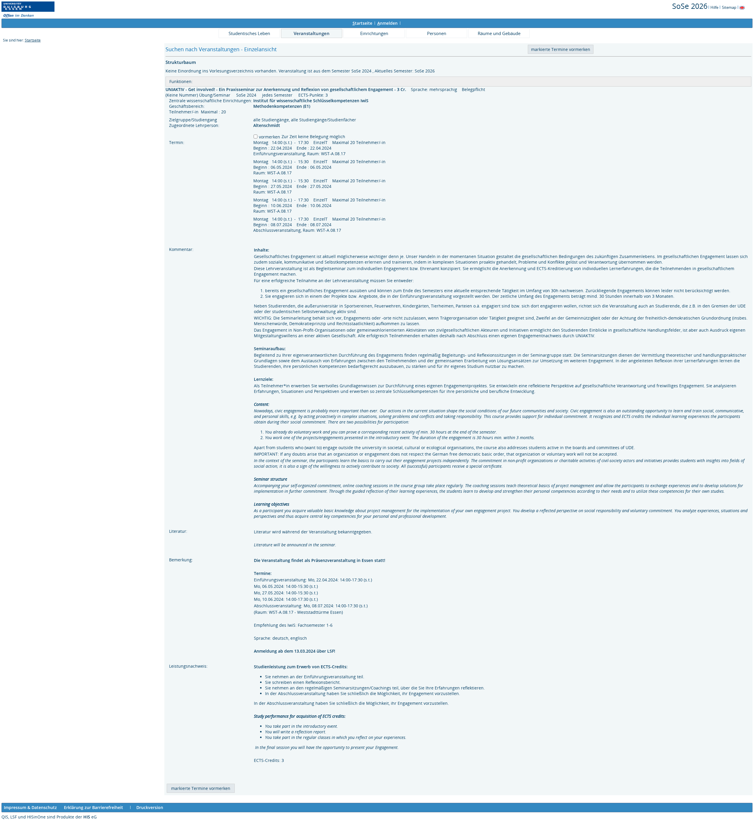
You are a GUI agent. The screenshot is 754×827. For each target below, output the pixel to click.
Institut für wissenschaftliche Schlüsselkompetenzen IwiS (311, 100)
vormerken (269, 137)
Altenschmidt (266, 125)
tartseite (362, 23)
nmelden (387, 23)
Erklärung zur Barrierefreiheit (93, 807)
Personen (436, 33)
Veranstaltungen (312, 33)
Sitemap (729, 7)
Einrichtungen (374, 33)
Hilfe (714, 7)
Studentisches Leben (249, 33)
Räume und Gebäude (499, 33)
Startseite (33, 40)
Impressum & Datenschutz (30, 807)
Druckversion (149, 807)
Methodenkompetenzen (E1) (282, 106)
